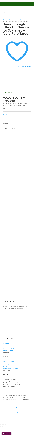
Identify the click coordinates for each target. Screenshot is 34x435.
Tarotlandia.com (7, 365)
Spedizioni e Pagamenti (9, 347)
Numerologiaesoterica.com (10, 368)
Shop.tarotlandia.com (9, 366)
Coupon (5, 363)
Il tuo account (7, 345)
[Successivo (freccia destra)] (2, 426)
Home (4, 20)
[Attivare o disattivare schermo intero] (2, 424)
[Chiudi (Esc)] (5, 424)
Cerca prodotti (7, 9)
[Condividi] (3, 424)
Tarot (15, 114)
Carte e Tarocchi (12, 20)
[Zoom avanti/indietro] (0, 424)
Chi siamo (6, 343)
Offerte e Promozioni (8, 361)
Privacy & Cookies (8, 350)
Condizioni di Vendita (9, 348)
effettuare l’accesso (11, 310)
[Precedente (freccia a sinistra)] (0, 426)
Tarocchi (19, 20)
